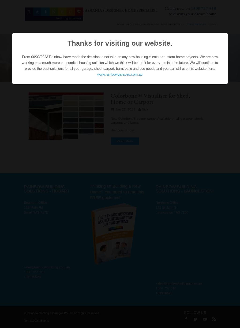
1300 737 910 (34, 272)
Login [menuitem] (212, 24)
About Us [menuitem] (132, 24)
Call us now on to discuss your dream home (190, 11)
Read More (124, 141)
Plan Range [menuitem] (151, 24)
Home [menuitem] (120, 24)
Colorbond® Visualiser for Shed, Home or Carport (150, 99)
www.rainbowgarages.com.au (119, 74)
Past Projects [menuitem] (170, 24)
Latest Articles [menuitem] (195, 24)
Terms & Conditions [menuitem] (36, 320)
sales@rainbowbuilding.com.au (47, 267)
